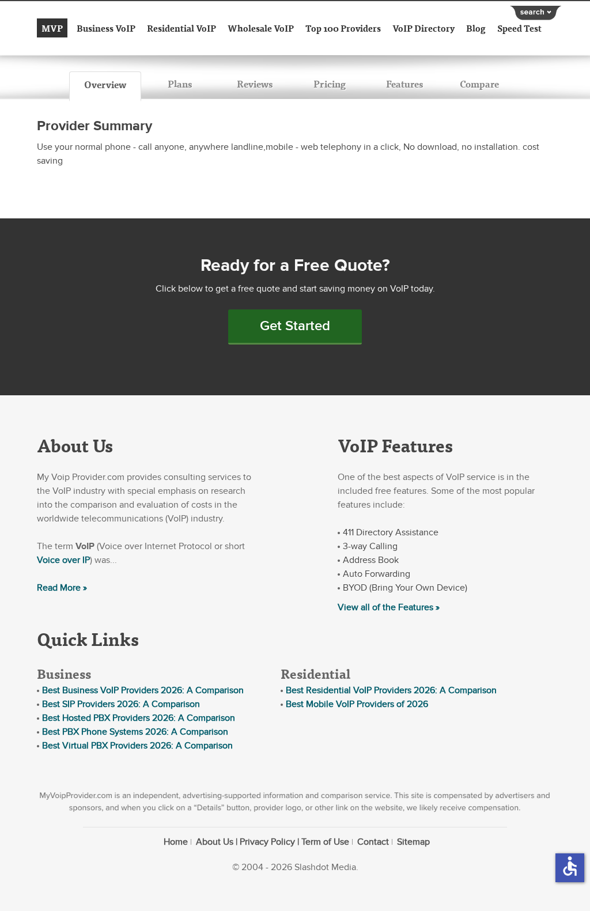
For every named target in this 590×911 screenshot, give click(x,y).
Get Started (295, 325)
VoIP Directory (423, 28)
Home (176, 842)
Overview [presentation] (105, 84)
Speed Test (519, 28)
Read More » (62, 588)
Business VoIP (106, 28)
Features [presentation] (404, 84)
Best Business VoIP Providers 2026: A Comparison (143, 690)
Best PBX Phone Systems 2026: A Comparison (135, 732)
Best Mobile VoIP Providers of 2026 (357, 704)
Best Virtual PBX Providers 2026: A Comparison (137, 745)
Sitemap (413, 842)
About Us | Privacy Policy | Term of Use (272, 842)
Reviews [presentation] (255, 84)
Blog (476, 28)
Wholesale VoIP (261, 28)
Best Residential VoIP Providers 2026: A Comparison (391, 690)
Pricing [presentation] (329, 84)
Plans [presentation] (180, 84)
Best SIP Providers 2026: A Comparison (121, 704)
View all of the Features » (389, 607)
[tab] (105, 86)
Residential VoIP (181, 28)
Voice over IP (63, 560)
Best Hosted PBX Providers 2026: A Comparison (138, 718)
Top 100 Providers (343, 28)
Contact (373, 842)
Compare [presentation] (479, 84)
